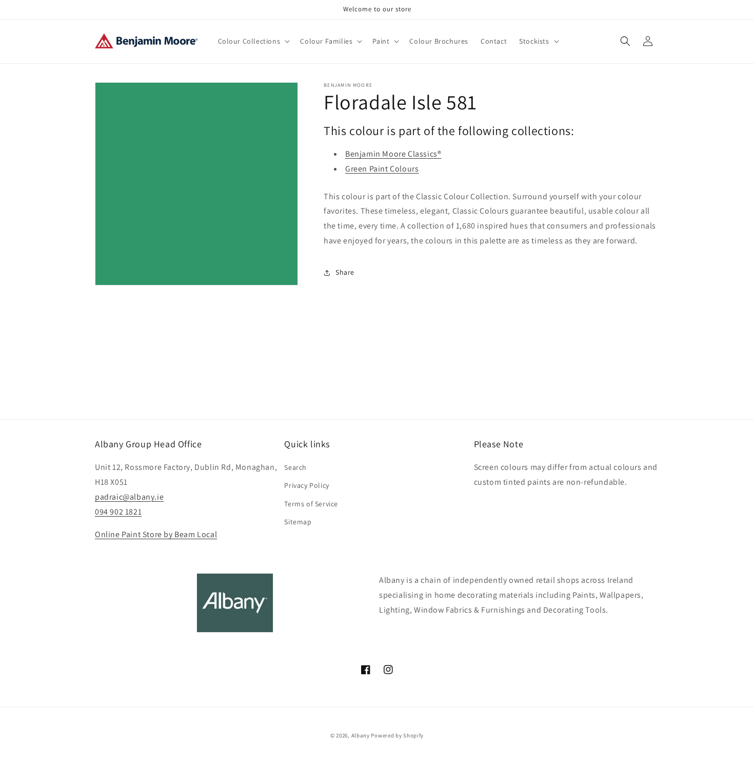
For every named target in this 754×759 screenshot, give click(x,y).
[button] (253, 41)
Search (295, 467)
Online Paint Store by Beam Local (156, 534)
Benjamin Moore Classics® (393, 153)
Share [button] (344, 272)
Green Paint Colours (382, 168)
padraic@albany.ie (129, 496)
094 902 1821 (118, 511)
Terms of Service (311, 503)
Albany (360, 735)
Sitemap (297, 521)
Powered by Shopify (397, 735)
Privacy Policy (306, 485)
